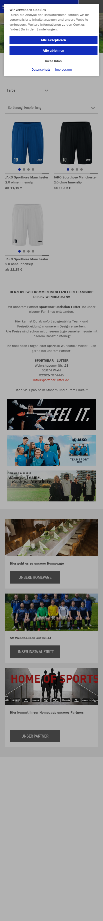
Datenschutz (41, 69)
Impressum (63, 69)
